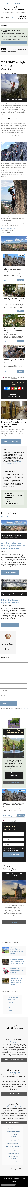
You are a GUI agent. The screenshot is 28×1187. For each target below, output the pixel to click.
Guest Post (14, 99)
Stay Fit (15, 49)
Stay (10, 1008)
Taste (10, 1010)
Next (27, 758)
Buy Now (14, 922)
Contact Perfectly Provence (13, 1157)
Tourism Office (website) (8, 229)
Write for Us (19, 3)
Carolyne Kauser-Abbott (9, 535)
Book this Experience (11, 441)
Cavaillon (10, 396)
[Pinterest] (12, 388)
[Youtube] (19, 388)
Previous (1, 758)
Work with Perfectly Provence (13, 1139)
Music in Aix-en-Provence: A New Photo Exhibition (16, 970)
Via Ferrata (17, 396)
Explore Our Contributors (14, 1122)
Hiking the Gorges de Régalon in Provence (11, 601)
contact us (17, 461)
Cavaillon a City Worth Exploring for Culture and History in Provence (13, 546)
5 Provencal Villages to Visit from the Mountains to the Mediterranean (17, 961)
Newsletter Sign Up (13, 1129)
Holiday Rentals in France (13, 1143)
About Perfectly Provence (14, 1060)
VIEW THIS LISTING (14, 777)
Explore (9, 49)
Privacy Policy (15, 850)
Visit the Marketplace (14, 1093)
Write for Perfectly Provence (13, 1135)
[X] (22, 388)
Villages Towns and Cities (9, 537)
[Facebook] (5, 388)
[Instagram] (8, 388)
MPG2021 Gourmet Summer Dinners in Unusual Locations (13, 502)
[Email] (15, 388)
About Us (7, 3)
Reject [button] (11, 1185)
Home (3, 49)
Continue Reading (10, 572)
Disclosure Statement (13, 1153)
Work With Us (13, 3)
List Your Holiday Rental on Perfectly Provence (13, 1147)
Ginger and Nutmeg (13, 594)
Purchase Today (14, 43)
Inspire (10, 1005)
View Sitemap (13, 1161)
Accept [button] (4, 1185)
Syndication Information (10, 464)
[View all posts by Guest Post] (8, 636)
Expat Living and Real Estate (13, 998)
